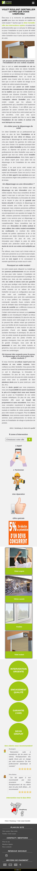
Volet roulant (12, 833)
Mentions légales (7, 844)
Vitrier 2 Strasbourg (10, 821)
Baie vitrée (14, 831)
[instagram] (6, 856)
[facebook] (3, 856)
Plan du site (6, 842)
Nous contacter (7, 847)
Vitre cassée (6, 831)
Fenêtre (4, 833)
